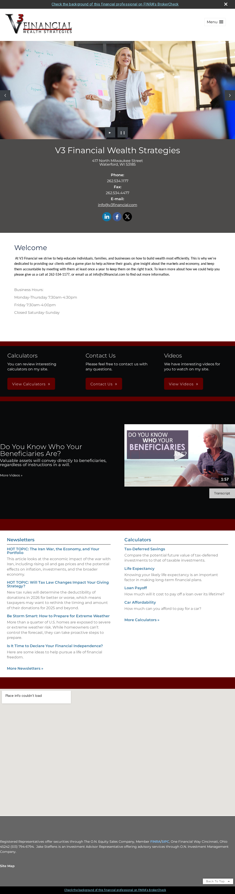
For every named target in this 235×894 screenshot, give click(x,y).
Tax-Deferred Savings (144, 549)
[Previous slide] (5, 95)
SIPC (165, 841)
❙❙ (123, 132)
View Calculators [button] (29, 384)
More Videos (11, 475)
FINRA (155, 841)
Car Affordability (140, 602)
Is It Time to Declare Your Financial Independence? (55, 646)
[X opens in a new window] (127, 217)
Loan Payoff (135, 588)
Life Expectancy (139, 568)
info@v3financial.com (117, 205)
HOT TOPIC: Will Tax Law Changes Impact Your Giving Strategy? (58, 584)
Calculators (137, 539)
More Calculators (141, 620)
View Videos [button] (181, 384)
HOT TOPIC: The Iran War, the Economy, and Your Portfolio (53, 551)
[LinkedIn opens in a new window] (106, 217)
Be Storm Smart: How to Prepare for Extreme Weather (58, 616)
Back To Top (216, 881)
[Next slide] (230, 95)
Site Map (7, 866)
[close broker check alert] (226, 4)
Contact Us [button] (101, 384)
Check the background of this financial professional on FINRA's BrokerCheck (115, 4)
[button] (215, 22)
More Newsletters (25, 668)
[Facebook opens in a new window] (117, 217)
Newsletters (20, 539)
